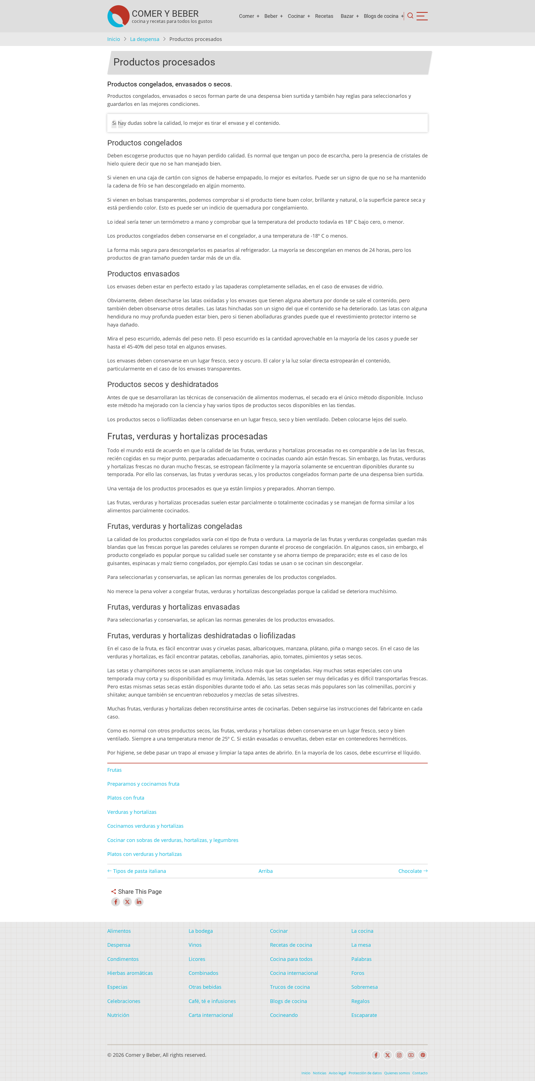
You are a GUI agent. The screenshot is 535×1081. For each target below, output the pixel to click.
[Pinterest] (423, 1055)
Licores (197, 959)
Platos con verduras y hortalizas (144, 854)
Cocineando (284, 1015)
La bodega (201, 930)
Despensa (118, 944)
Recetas (324, 16)
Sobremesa (364, 986)
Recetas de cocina (291, 944)
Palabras (361, 959)
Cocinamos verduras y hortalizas (145, 825)
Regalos (360, 1001)
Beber (271, 16)
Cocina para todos (291, 959)
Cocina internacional (294, 973)
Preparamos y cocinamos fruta (143, 783)
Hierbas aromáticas (130, 973)
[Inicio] (118, 16)
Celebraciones (123, 1001)
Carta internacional (211, 1015)
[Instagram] (399, 1055)
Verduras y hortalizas (132, 812)
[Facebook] (376, 1055)
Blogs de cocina (381, 16)
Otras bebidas (205, 986)
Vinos (195, 944)
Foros (357, 973)
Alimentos (119, 930)
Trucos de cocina (290, 986)
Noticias (319, 1072)
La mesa (361, 944)
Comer (246, 16)
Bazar (347, 16)
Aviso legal (337, 1072)
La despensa (144, 39)
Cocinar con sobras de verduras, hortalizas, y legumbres (173, 840)
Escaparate (364, 1015)
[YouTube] (411, 1055)
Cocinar (296, 16)
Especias (117, 986)
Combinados (203, 973)
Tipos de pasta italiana (139, 871)
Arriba (266, 871)
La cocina (362, 930)
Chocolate (410, 871)
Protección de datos (365, 1072)
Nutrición (118, 1015)
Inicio (113, 39)
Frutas (114, 769)
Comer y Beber (165, 13)
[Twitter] (388, 1055)
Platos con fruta (125, 797)
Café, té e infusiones (212, 1001)
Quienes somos (397, 1072)
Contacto (420, 1072)
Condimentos (123, 959)
